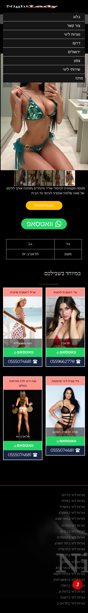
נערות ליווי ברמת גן (72, 591)
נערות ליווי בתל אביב (71, 603)
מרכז (79, 78)
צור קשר (73, 25)
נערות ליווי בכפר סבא (70, 568)
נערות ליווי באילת (73, 501)
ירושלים (74, 52)
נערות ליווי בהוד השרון (70, 543)
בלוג (76, 17)
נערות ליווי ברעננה (72, 597)
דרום (76, 43)
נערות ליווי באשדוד (72, 507)
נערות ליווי (72, 34)
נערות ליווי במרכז (73, 525)
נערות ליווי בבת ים (72, 531)
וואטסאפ (40, 223)
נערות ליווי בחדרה (72, 555)
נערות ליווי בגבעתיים (71, 537)
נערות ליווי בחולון (73, 562)
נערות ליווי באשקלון (72, 513)
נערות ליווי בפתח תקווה (69, 574)
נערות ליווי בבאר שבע (70, 519)
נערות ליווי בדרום (73, 495)
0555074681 (44, 205)
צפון (77, 60)
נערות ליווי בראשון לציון (69, 580)
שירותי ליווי (71, 69)
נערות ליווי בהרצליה (71, 549)
